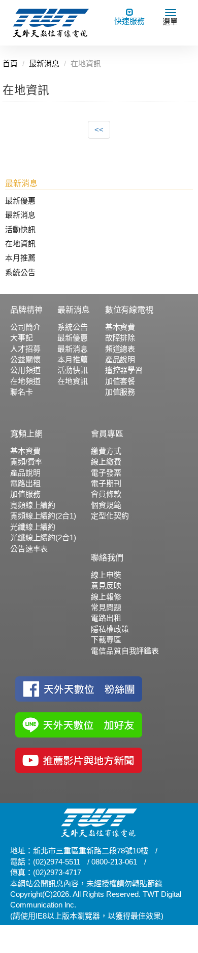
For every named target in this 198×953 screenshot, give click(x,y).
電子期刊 (106, 483)
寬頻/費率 (26, 461)
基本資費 (120, 327)
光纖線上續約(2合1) (43, 537)
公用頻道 (25, 370)
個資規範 (106, 505)
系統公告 (20, 272)
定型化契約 (109, 515)
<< (99, 129)
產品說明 (120, 359)
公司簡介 (25, 327)
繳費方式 (106, 451)
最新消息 (20, 214)
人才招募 (25, 348)
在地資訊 (20, 243)
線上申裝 (106, 575)
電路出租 (25, 483)
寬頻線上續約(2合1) (43, 515)
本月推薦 (20, 257)
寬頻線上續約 (32, 505)
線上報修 (106, 596)
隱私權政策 (109, 629)
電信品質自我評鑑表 (125, 650)
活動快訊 (20, 229)
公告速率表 (29, 548)
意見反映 (106, 585)
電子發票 (106, 472)
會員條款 (106, 494)
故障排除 (120, 337)
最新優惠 (20, 200)
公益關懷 (25, 359)
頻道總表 (120, 348)
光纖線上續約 (32, 527)
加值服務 (120, 391)
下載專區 (106, 639)
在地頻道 (25, 381)
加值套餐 (120, 381)
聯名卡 (21, 391)
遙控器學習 (124, 370)
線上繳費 (106, 461)
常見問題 (106, 607)
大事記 (21, 337)
